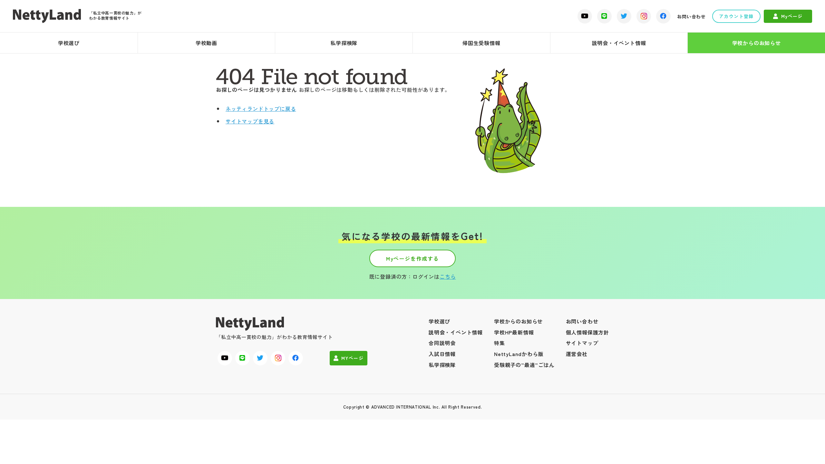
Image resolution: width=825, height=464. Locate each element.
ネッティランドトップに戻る (261, 108)
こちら (448, 276)
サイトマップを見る (250, 121)
